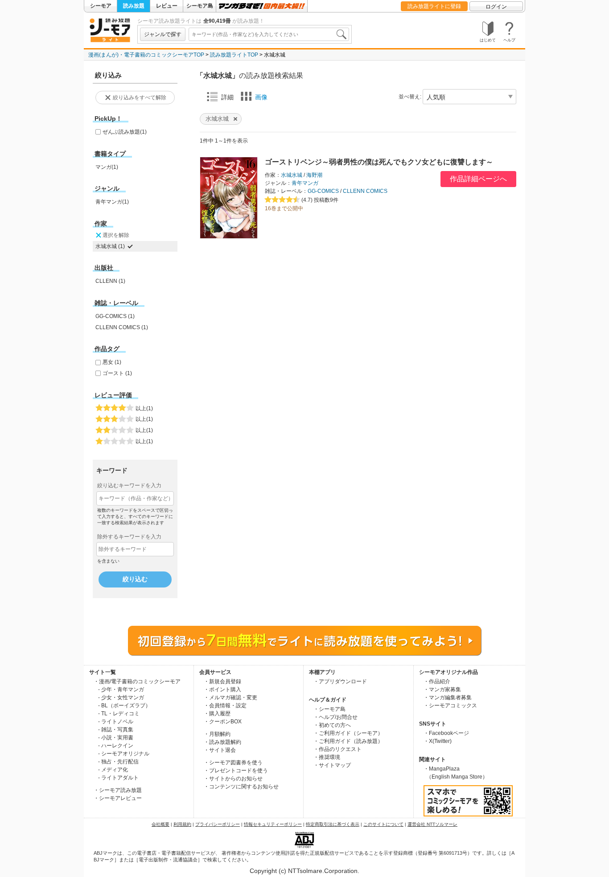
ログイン (496, 7)
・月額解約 (217, 734)
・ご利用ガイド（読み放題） (348, 741)
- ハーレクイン (115, 745)
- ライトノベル (115, 721)
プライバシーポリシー (217, 824)
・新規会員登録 (222, 681)
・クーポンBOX (223, 721)
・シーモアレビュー (118, 798)
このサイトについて (383, 824)
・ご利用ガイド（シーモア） (348, 733)
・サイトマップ (332, 765)
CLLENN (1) (110, 281)
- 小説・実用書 (115, 737)
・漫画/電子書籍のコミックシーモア (137, 681)
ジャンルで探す (162, 34)
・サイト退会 (220, 750)
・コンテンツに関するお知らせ (241, 786)
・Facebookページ (446, 733)
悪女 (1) (112, 362)
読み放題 (133, 6)
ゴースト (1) (117, 373)
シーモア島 (199, 6)
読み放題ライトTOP (234, 55)
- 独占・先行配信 (118, 762)
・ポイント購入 (222, 689)
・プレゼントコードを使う (236, 770)
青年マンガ (305, 183)
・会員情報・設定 (225, 705)
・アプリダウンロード (340, 681)
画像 (261, 97)
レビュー (166, 6)
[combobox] (269, 34)
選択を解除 (116, 235)
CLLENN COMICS (365, 191)
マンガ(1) (106, 167)
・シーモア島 (329, 709)
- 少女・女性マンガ (121, 697)
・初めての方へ (332, 725)
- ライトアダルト (118, 778)
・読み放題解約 (222, 742)
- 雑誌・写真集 (115, 729)
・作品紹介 (437, 681)
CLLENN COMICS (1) (121, 327)
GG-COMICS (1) (115, 316)
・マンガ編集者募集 (448, 697)
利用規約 (182, 824)
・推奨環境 (326, 757)
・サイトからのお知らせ (233, 778)
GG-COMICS (323, 191)
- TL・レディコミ (119, 713)
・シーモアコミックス (450, 705)
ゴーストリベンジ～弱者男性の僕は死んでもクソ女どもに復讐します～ (379, 162)
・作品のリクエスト (337, 749)
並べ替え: (410, 97)
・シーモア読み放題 (118, 790)
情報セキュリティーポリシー (273, 824)
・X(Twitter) (438, 741)
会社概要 (160, 824)
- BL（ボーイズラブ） (124, 705)
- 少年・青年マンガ (121, 689)
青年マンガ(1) (112, 202)
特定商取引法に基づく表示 (332, 824)
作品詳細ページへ (478, 179)
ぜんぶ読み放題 (125, 132)
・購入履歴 (217, 713)
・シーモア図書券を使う (233, 762)
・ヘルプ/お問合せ (335, 717)
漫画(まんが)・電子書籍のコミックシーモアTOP (146, 55)
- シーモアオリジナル (123, 754)
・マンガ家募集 (442, 689)
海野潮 (314, 175)
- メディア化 (113, 770)
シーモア (100, 6)
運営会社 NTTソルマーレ (432, 824)
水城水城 (291, 175)
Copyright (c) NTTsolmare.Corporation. (304, 870)
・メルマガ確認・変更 (230, 697)
